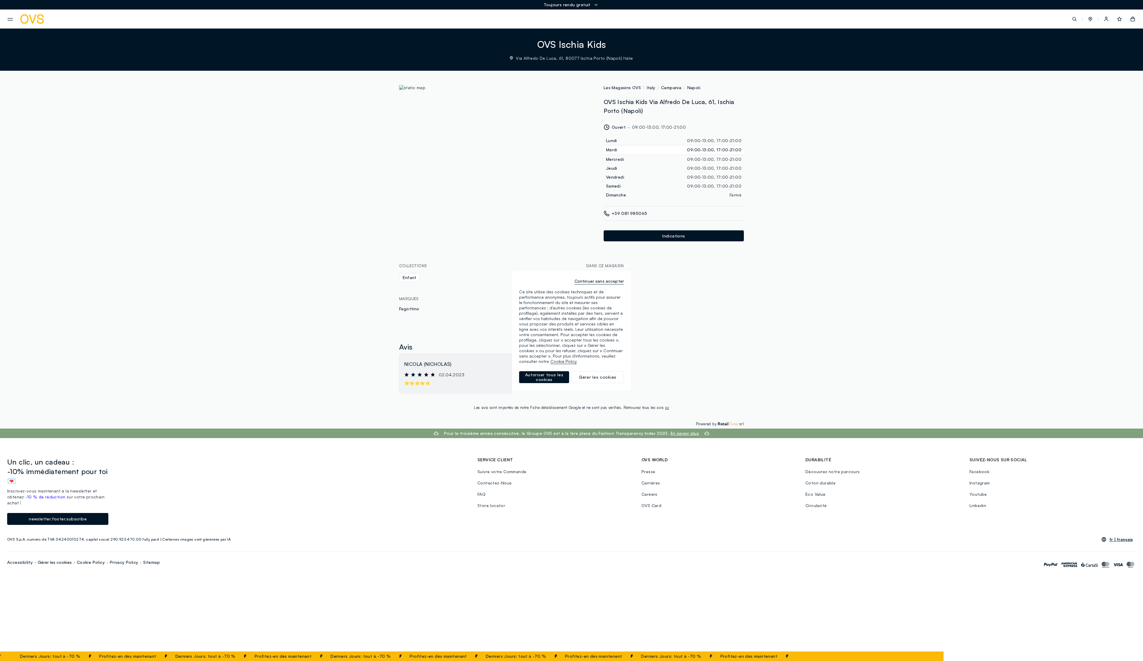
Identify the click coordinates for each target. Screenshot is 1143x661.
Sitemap (151, 562)
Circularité (816, 505)
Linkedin (977, 505)
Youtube (978, 494)
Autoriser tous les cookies (544, 377)
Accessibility (20, 562)
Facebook (979, 471)
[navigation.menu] (10, 19)
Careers (649, 494)
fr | (1121, 539)
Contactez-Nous (494, 482)
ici (667, 407)
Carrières (650, 482)
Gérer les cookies (55, 562)
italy (651, 87)
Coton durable (820, 482)
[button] (1090, 19)
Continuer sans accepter (599, 281)
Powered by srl (720, 423)
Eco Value (815, 494)
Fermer (927, 656)
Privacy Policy (124, 562)
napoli (693, 87)
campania (671, 87)
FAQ (481, 494)
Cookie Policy (91, 562)
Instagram (979, 482)
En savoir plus (685, 433)
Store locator (491, 505)
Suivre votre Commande (501, 471)
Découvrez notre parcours (832, 471)
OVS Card (651, 505)
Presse (648, 471)
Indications (673, 235)
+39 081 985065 (629, 213)
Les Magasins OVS (622, 87)
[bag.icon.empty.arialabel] (1133, 19)
